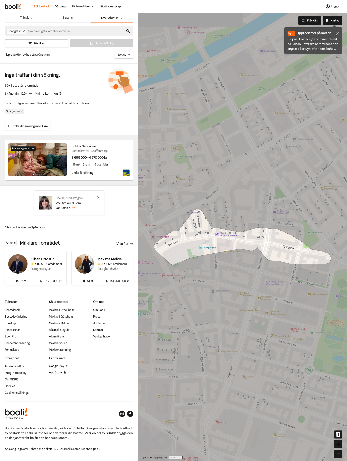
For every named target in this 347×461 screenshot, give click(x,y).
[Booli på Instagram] (122, 414)
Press (96, 316)
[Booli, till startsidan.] (13, 6)
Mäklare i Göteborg (61, 316)
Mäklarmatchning (60, 350)
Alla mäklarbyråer (59, 330)
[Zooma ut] (338, 454)
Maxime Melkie (109, 259)
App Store (55, 372)
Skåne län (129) (16, 93)
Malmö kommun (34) (49, 93)
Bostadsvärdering (16, 316)
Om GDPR (11, 379)
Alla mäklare (56, 336)
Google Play (56, 366)
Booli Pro (10, 336)
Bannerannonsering (17, 343)
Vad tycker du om (68, 205)
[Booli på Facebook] (130, 414)
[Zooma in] (338, 444)
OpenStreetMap (149, 457)
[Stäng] (98, 197)
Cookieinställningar (17, 393)
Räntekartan (12, 330)
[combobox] (49, 31)
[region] (242, 237)
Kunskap (10, 323)
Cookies (10, 386)
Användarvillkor (14, 366)
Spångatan (13, 111)
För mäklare (12, 350)
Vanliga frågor (102, 336)
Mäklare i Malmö (59, 323)
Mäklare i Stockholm (62, 310)
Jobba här (99, 323)
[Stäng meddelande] (337, 33)
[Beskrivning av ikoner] (338, 434)
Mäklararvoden (58, 343)
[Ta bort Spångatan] (23, 31)
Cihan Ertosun (43, 259)
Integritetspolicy (15, 373)
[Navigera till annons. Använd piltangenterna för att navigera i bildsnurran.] (37, 159)
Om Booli (99, 310)
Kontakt (98, 330)
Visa (122, 244)
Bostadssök (12, 310)
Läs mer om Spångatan (30, 227)
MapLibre (162, 457)
